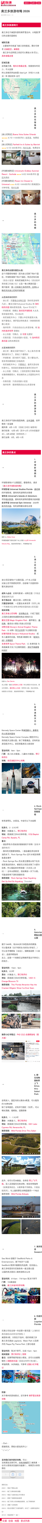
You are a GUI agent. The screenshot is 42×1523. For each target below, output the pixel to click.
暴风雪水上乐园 (15, 688)
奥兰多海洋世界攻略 (16, 1285)
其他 (39, 3)
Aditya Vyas (11, 537)
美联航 (16, 49)
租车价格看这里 (19, 65)
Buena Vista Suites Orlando (24, 134)
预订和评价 (22, 830)
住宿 (10, 1520)
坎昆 (24, 334)
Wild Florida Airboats (20, 1193)
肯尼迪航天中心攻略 (16, 760)
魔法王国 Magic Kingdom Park (14, 620)
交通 (4, 1520)
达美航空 (8, 49)
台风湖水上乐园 (17, 685)
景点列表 (25, 1520)
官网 (24, 1354)
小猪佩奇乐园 (11, 1360)
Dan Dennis (11, 681)
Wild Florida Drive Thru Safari (23, 1130)
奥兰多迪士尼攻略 (9, 613)
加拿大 (34, 3)
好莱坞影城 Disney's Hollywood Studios (18, 633)
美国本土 (27, 3)
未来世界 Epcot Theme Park (13, 643)
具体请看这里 (7, 55)
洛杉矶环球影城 (25, 310)
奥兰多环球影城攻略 (12, 485)
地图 (17, 1520)
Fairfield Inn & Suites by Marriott (26, 144)
